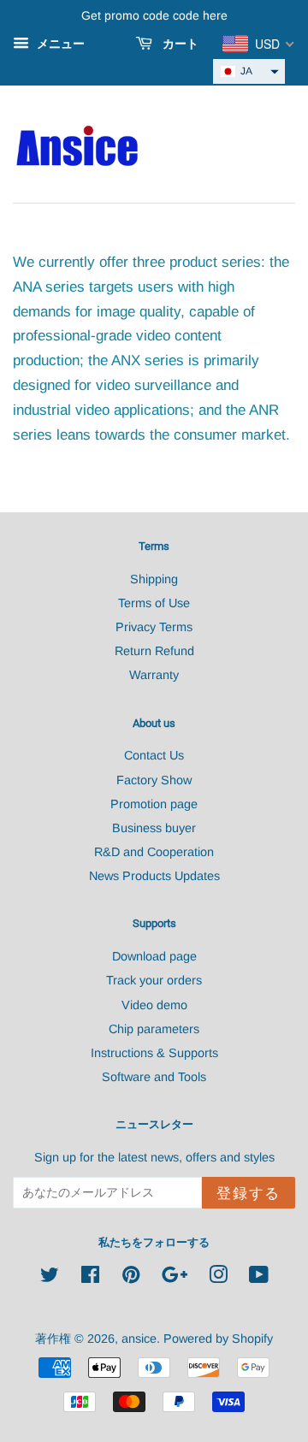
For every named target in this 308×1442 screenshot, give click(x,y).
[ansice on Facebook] (90, 1278)
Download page (154, 956)
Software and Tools (154, 1077)
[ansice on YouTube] (259, 1278)
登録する (248, 1193)
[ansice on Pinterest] (130, 1278)
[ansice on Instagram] (218, 1278)
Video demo (154, 1005)
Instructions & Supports (154, 1053)
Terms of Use (154, 603)
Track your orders (154, 980)
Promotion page (154, 804)
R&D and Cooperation (154, 852)
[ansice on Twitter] (49, 1278)
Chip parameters (154, 1029)
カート (178, 43)
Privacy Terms (154, 627)
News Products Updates (154, 876)
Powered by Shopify (218, 1338)
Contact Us (154, 755)
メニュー (59, 43)
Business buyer (154, 828)
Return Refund (154, 651)
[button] (249, 71)
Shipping (154, 579)
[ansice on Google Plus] (174, 1278)
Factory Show (154, 780)
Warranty (154, 675)
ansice (139, 1338)
